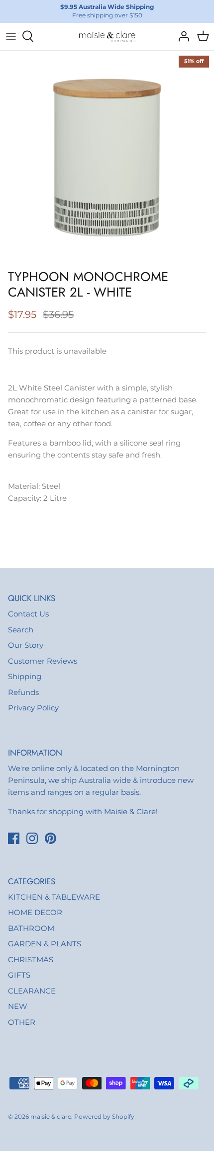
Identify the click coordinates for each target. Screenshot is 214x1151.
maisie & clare (50, 1116)
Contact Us (28, 613)
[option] (107, 157)
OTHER (21, 1022)
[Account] (181, 36)
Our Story (25, 645)
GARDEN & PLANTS (44, 943)
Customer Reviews (42, 661)
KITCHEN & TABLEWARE (54, 897)
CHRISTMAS (30, 959)
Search (20, 629)
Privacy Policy (33, 707)
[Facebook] (13, 838)
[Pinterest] (50, 838)
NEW (17, 1006)
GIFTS (19, 975)
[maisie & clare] (107, 36)
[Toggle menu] (11, 36)
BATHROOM (31, 928)
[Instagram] (32, 838)
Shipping (24, 676)
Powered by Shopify (104, 1116)
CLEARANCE (32, 991)
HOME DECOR (35, 912)
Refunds (23, 692)
